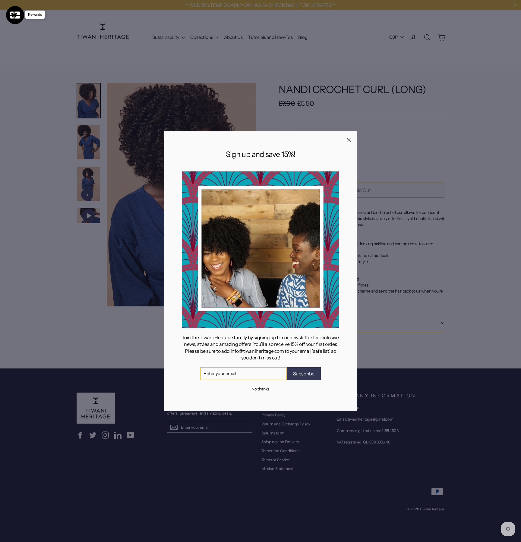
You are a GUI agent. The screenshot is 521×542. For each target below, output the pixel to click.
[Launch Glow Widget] (15, 15)
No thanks (260, 389)
